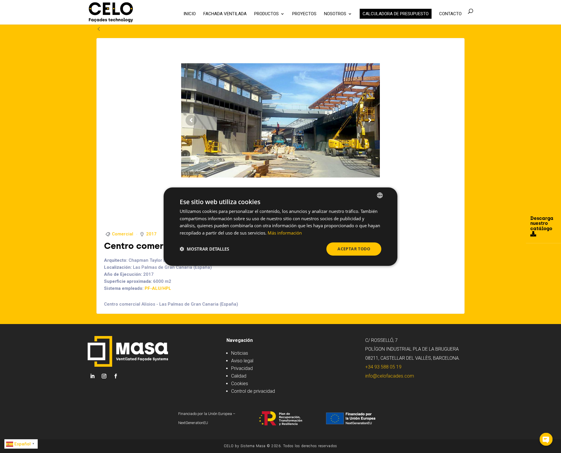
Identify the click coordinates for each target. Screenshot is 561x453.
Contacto (450, 14)
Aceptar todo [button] (353, 249)
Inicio (189, 14)
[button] (204, 249)
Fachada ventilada (225, 14)
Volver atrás (116, 29)
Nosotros (335, 14)
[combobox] (380, 195)
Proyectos (304, 14)
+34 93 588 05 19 (383, 367)
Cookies (239, 383)
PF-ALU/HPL (158, 288)
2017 (151, 234)
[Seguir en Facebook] (115, 376)
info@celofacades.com (389, 376)
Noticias (239, 353)
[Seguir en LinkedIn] (92, 376)
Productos (266, 14)
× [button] (388, 195)
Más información (285, 233)
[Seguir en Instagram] (104, 376)
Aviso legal (242, 361)
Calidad (238, 376)
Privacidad (242, 368)
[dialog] (280, 226)
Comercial (122, 234)
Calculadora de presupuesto (396, 13)
